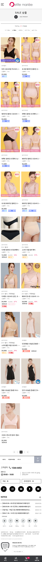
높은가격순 (34, 30)
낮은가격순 (27, 30)
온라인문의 (27, 481)
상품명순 (20, 30)
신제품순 (14, 30)
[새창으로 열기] (3, 55)
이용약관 (3, 459)
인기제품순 (7, 30)
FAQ (4, 481)
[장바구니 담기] (3, 58)
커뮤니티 (19, 459)
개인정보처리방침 (11, 459)
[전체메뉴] (2, 4)
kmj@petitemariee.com (19, 535)
